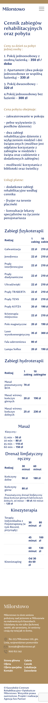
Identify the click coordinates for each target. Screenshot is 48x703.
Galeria (28, 660)
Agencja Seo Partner (15, 698)
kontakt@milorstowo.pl (22, 646)
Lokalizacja (30, 667)
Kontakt (8, 670)
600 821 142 (15, 651)
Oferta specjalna (13, 667)
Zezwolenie (30, 670)
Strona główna (12, 660)
